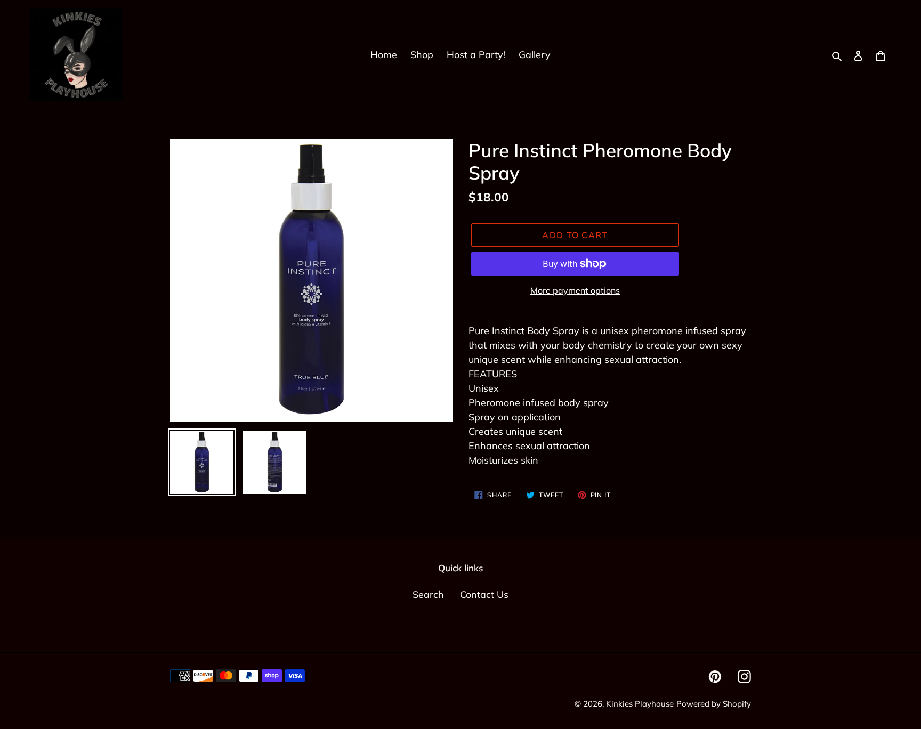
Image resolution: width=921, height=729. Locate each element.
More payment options (575, 290)
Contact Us (484, 594)
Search (428, 594)
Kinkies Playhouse (640, 704)
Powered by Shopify (713, 704)
